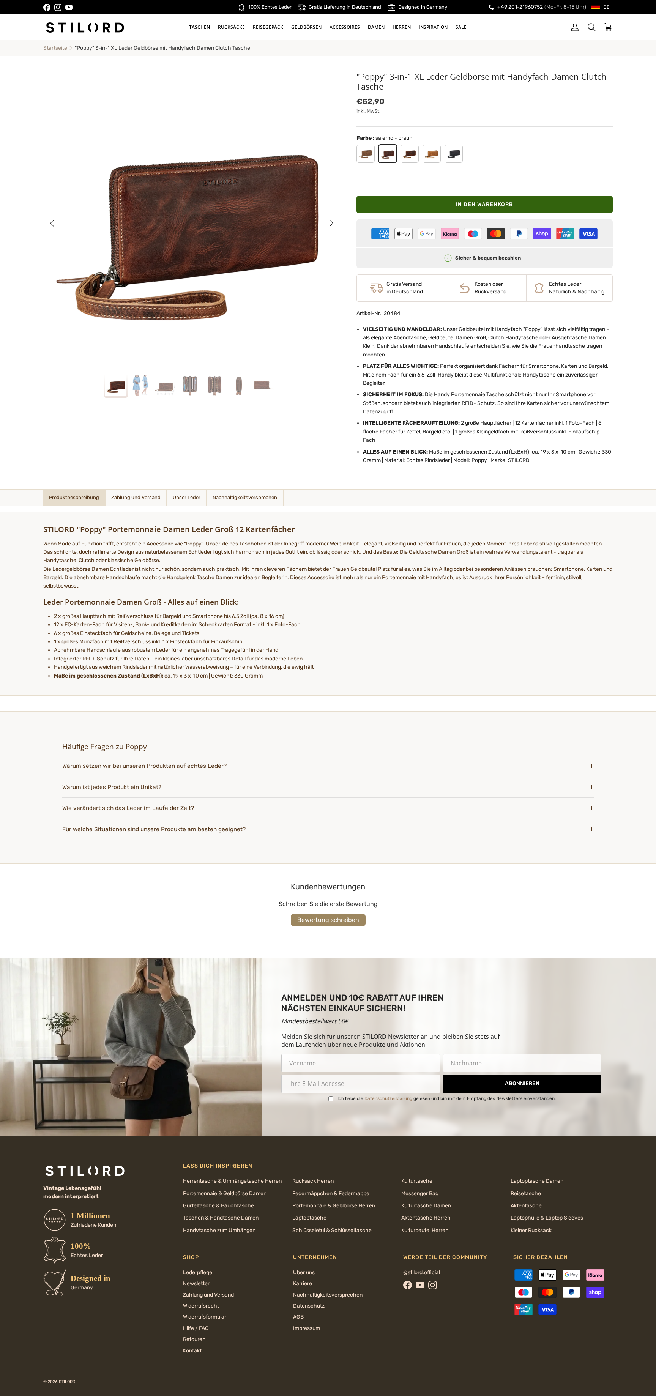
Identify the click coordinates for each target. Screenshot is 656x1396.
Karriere (302, 1283)
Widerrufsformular (204, 1317)
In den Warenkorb (484, 204)
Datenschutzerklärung (388, 1098)
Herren (402, 27)
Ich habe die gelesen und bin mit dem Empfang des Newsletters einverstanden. (446, 1098)
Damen (376, 27)
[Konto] (573, 27)
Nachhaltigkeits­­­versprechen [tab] (245, 497)
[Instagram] (58, 7)
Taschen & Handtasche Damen (221, 1218)
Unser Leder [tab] (186, 497)
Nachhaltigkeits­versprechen (328, 1295)
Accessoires (345, 27)
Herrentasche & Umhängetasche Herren (232, 1181)
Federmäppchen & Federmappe (330, 1193)
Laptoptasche (309, 1218)
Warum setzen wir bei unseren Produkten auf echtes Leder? (145, 766)
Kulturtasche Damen (426, 1205)
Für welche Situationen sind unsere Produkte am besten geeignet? (154, 829)
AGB (298, 1317)
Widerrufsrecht (201, 1306)
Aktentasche (526, 1205)
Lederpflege (197, 1272)
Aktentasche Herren (425, 1218)
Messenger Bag (419, 1193)
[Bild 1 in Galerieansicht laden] (192, 219)
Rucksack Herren (313, 1181)
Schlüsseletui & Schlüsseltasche (332, 1230)
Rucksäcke (231, 27)
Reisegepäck (268, 27)
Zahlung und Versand (208, 1295)
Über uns (304, 1272)
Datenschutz (309, 1306)
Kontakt (192, 1350)
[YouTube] (69, 7)
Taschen (199, 27)
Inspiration (433, 27)
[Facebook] (46, 7)
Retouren (194, 1339)
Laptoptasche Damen (537, 1181)
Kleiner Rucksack (531, 1230)
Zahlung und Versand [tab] (136, 497)
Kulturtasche (416, 1181)
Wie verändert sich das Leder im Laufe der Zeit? (128, 808)
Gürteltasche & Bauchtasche (218, 1205)
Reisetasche (526, 1193)
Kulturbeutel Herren (424, 1230)
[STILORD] (85, 27)
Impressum (306, 1328)
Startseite (55, 48)
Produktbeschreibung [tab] (74, 497)
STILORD (67, 1381)
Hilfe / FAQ (195, 1328)
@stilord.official (421, 1272)
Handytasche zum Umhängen (219, 1230)
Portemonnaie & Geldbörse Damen (224, 1193)
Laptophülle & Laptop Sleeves (547, 1218)
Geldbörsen (306, 27)
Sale (461, 27)
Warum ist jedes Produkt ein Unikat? (111, 787)
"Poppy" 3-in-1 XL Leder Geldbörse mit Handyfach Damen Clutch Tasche (162, 48)
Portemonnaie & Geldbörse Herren (333, 1205)
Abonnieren (522, 1083)
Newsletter (196, 1283)
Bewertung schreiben (328, 919)
